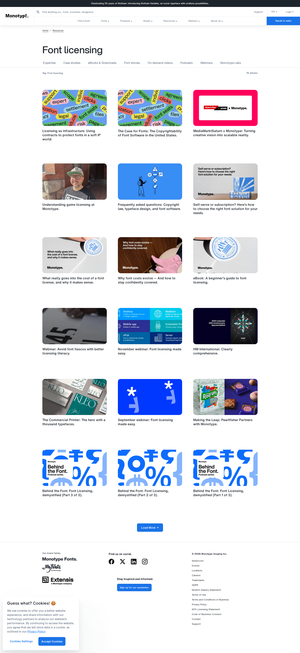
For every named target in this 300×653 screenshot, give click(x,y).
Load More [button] (148, 527)
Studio (146, 21)
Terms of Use (199, 594)
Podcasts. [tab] (186, 63)
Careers (196, 575)
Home (45, 30)
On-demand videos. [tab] (160, 63)
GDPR (195, 585)
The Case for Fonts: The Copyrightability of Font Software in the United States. (150, 133)
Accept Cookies (51, 641)
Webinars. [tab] (206, 63)
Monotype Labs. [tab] (231, 63)
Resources (169, 21)
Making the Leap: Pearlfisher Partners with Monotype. (222, 422)
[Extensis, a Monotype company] (57, 582)
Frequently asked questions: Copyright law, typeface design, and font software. (149, 206)
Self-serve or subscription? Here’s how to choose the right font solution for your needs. (225, 208)
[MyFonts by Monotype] (57, 569)
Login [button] (289, 12)
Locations (197, 570)
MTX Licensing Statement (206, 609)
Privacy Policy (199, 604)
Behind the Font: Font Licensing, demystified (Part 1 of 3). (218, 493)
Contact (196, 619)
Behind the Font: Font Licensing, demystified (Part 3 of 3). (67, 493)
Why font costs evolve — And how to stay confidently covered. (147, 280)
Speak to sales (283, 20)
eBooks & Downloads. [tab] (102, 63)
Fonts (104, 21)
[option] (274, 11)
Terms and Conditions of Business (210, 599)
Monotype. (17, 16)
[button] (274, 11)
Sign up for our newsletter (134, 587)
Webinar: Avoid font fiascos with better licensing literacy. (73, 351)
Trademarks (198, 580)
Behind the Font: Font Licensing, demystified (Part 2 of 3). (143, 493)
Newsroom (197, 560)
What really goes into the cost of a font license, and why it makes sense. (73, 280)
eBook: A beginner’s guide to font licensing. (219, 280)
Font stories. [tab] (132, 63)
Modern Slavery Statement (206, 590)
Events (195, 565)
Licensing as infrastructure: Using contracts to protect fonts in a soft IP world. (71, 135)
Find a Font (84, 21)
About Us (216, 21)
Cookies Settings (21, 641)
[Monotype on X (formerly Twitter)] (122, 562)
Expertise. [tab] (49, 63)
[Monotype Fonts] (57, 560)
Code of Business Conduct (206, 614)
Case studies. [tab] (72, 63)
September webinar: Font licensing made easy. (145, 422)
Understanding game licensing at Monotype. (68, 206)
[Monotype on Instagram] (145, 562)
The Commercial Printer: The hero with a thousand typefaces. (73, 422)
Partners (193, 21)
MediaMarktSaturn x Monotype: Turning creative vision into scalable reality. (224, 133)
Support (258, 12)
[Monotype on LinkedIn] (133, 562)
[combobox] (69, 12)
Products (125, 21)
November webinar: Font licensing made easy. (149, 351)
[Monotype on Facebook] (111, 562)
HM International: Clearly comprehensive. (213, 351)
